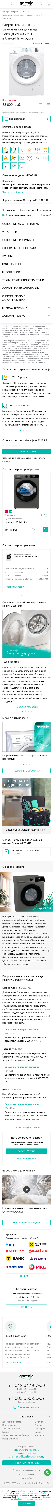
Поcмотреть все (26, 1158)
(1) (47, 515)
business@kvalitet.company (26, 1456)
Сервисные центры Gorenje (15, 1435)
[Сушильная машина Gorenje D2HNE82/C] (26, 491)
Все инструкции (17, 119)
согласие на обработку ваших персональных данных (26, 1494)
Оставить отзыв (26, 451)
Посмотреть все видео (26, 1223)
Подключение (9, 1425)
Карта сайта (26, 1478)
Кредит (6, 1432)
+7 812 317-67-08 (26, 1385)
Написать (26, 1307)
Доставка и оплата (11, 1422)
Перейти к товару (14, 587)
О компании (40, 1422)
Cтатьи (38, 1425)
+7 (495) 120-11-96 (26, 1297)
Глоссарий (40, 1428)
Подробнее (26, 1276)
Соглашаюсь (26, 1503)
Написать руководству (26, 1463)
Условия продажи (11, 1428)
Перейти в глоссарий (27, 707)
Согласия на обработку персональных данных (30, 1498)
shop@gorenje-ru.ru (26, 1449)
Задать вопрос (26, 1151)
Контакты (39, 1435)
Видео (38, 1432)
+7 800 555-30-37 (26, 1398)
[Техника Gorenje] (26, 4)
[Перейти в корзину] (49, 4)
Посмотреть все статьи (26, 771)
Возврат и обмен (10, 1439)
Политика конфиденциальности (26, 1470)
